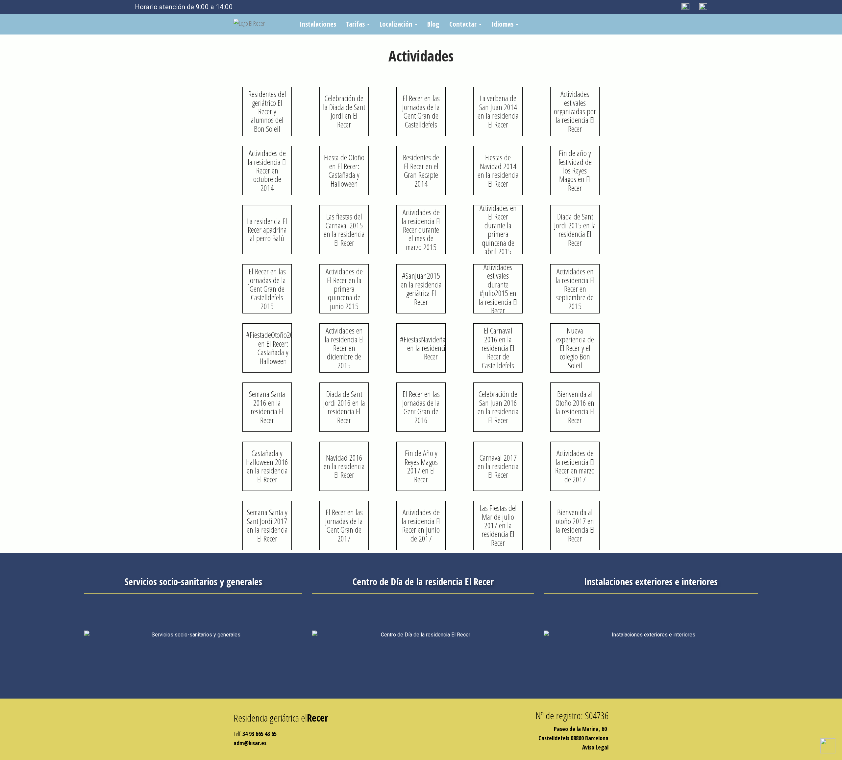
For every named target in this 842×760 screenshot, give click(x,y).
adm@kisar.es (250, 743)
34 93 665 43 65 (259, 734)
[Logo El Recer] (261, 22)
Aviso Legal (595, 747)
